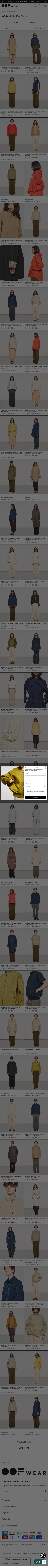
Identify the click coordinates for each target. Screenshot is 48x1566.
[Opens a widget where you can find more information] (39, 1562)
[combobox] (35, 786)
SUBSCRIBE (35, 797)
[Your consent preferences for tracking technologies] (44, 1562)
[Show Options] (44, 786)
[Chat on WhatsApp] (43, 1555)
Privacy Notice (29, 791)
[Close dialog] (45, 767)
